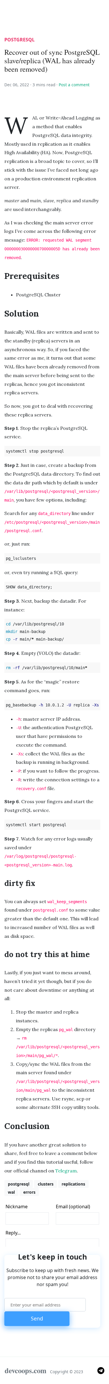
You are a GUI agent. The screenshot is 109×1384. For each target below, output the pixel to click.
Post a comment (74, 84)
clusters (45, 1184)
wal (11, 1192)
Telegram (66, 1171)
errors (29, 1192)
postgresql (19, 39)
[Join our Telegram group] (100, 1370)
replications (73, 1184)
